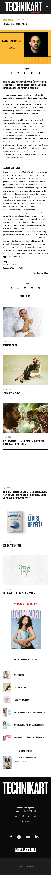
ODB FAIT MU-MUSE (12, 545)
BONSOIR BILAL (10, 345)
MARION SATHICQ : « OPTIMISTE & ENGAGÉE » (29, 712)
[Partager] (11, 73)
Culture (5, 19)
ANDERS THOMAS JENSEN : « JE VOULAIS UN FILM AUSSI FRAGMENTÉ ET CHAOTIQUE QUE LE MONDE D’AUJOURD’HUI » (25, 494)
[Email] (32, 73)
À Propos (25, 821)
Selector (11, 19)
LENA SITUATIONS (12, 393)
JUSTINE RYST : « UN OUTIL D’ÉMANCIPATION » (30, 725)
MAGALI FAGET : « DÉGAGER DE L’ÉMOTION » (29, 737)
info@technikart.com (27, 816)
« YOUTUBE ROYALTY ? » (22, 700)
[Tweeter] (18, 73)
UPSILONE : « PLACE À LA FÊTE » (19, 593)
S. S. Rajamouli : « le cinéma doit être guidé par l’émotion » (23, 442)
